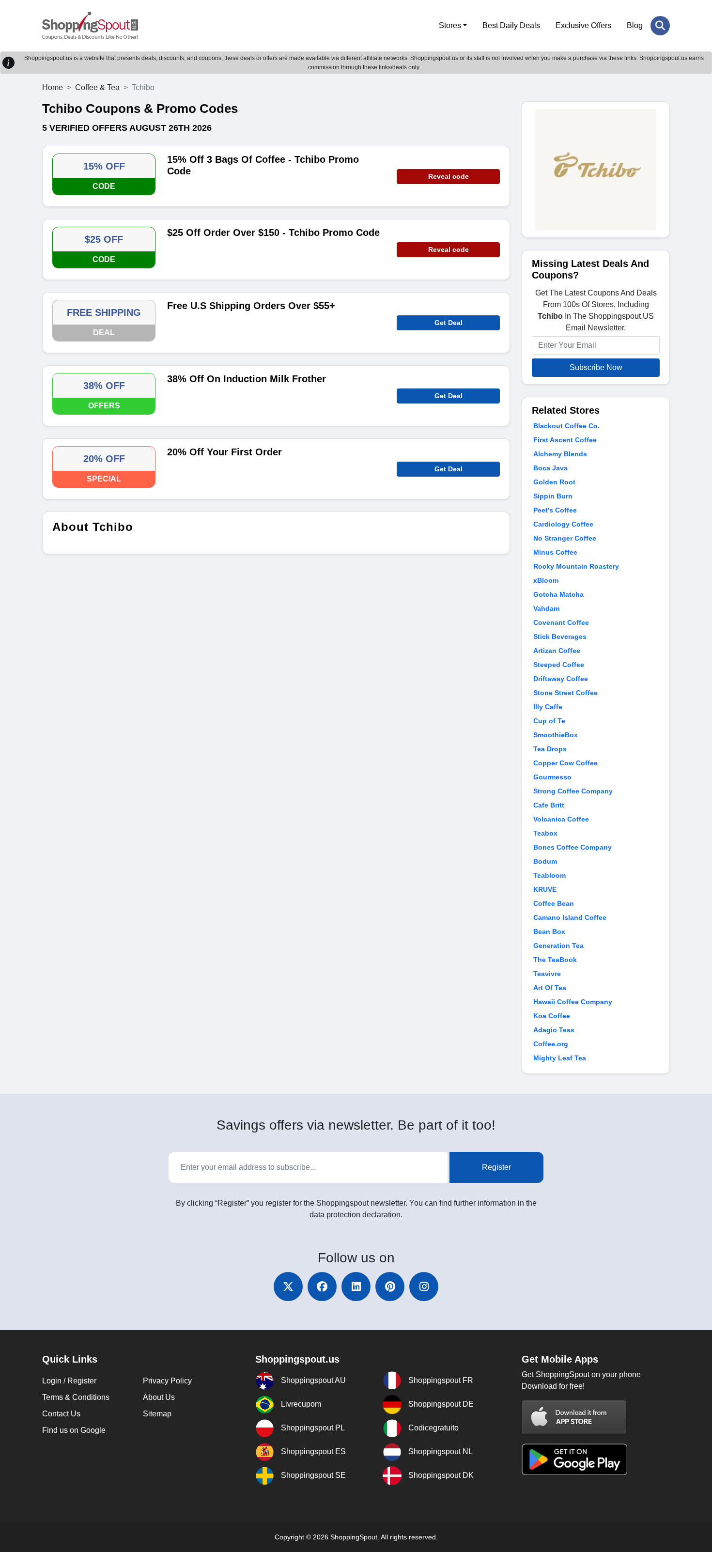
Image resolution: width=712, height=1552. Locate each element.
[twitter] (288, 1286)
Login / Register (69, 1381)
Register (496, 1167)
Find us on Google (74, 1430)
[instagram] (423, 1286)
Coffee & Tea (97, 87)
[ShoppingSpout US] (90, 26)
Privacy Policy (167, 1381)
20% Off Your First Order (224, 452)
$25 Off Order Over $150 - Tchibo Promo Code (273, 232)
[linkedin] (356, 1286)
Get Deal (448, 322)
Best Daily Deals (511, 25)
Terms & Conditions (75, 1397)
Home (52, 87)
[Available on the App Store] (574, 1417)
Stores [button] (450, 25)
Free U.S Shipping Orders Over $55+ (251, 305)
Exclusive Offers (583, 25)
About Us (159, 1397)
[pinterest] (389, 1286)
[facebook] (322, 1286)
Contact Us (61, 1414)
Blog (635, 25)
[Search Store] (660, 25)
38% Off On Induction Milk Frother (246, 378)
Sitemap (157, 1414)
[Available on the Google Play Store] (574, 1459)
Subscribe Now (596, 367)
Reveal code (448, 176)
